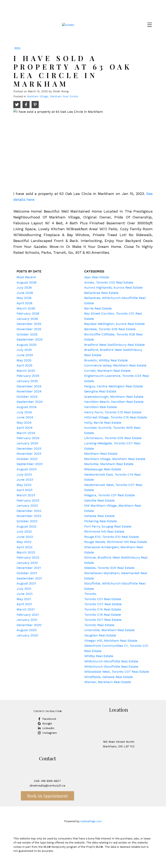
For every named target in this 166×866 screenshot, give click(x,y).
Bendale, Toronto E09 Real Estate (110, 329)
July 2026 (24, 287)
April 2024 (25, 428)
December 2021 (29, 568)
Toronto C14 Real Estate (102, 609)
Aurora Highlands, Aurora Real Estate (113, 287)
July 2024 (24, 412)
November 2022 (29, 516)
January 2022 (27, 563)
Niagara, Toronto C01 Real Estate (109, 495)
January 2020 (27, 635)
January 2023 (27, 505)
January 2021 (27, 620)
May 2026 (24, 298)
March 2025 (26, 371)
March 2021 (26, 609)
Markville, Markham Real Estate (108, 464)
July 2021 (24, 589)
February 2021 (28, 615)
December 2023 (29, 448)
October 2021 (27, 573)
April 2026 (24, 303)
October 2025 (27, 334)
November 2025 (29, 329)
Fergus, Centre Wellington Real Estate (113, 386)
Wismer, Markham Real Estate (107, 682)
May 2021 (24, 599)
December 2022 (29, 511)
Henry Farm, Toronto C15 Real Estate (112, 412)
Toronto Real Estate (99, 625)
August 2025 (26, 345)
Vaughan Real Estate (100, 635)
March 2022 (26, 552)
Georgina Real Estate (100, 391)
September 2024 (30, 402)
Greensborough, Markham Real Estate (113, 397)
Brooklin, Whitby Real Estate (106, 360)
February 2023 (28, 500)
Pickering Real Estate (100, 521)
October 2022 (27, 521)
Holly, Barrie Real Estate (102, 422)
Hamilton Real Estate (100, 407)
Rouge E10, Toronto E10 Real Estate (111, 537)
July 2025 (24, 350)
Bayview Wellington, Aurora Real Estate (114, 324)
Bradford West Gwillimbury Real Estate (114, 345)
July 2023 (24, 474)
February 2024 (28, 438)
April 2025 (24, 365)
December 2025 (29, 324)
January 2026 (27, 319)
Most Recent (26, 277)
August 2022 (26, 526)
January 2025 (27, 381)
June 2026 (25, 293)
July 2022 (24, 531)
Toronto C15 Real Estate (102, 615)
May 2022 (24, 542)
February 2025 (28, 376)
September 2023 (30, 464)
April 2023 (24, 490)
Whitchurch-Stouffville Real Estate (111, 661)
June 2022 (25, 537)
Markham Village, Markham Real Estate (52, 96)
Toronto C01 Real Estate (102, 599)
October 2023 (27, 459)
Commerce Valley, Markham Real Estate (115, 365)
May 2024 (24, 422)
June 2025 (25, 355)
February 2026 (28, 313)
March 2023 (26, 495)
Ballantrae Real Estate (101, 293)
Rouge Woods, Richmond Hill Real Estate (115, 542)
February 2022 (28, 557)
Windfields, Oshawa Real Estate (108, 677)
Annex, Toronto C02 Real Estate (108, 282)
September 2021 (29, 578)
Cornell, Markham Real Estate (107, 371)
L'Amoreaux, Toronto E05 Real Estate (113, 438)
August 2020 (27, 630)
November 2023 (29, 454)
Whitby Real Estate (98, 656)
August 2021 (26, 583)
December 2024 (29, 386)
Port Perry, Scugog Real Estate (107, 526)
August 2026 (26, 282)
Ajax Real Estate (96, 277)
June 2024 (25, 417)
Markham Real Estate (100, 454)
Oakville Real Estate (99, 500)
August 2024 (27, 407)
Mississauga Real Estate (102, 469)
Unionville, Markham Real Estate (109, 630)
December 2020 (29, 625)
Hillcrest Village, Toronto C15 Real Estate (115, 417)
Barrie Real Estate (98, 308)
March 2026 (26, 308)
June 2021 (25, 594)
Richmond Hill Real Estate (104, 531)
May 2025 (24, 360)
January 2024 (27, 443)
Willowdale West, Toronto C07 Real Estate (116, 672)
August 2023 (26, 469)
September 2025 (30, 339)
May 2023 (24, 485)
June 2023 (25, 479)
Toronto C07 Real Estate (103, 604)
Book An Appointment (47, 795)
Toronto (90, 594)
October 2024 (27, 397)
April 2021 (24, 604)
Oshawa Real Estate (99, 516)
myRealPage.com (91, 821)
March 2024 (26, 433)
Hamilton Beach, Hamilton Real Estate (114, 402)
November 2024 (29, 391)
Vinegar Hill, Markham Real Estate (110, 641)
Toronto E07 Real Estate (102, 620)
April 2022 (24, 547)
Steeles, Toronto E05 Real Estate (109, 568)
